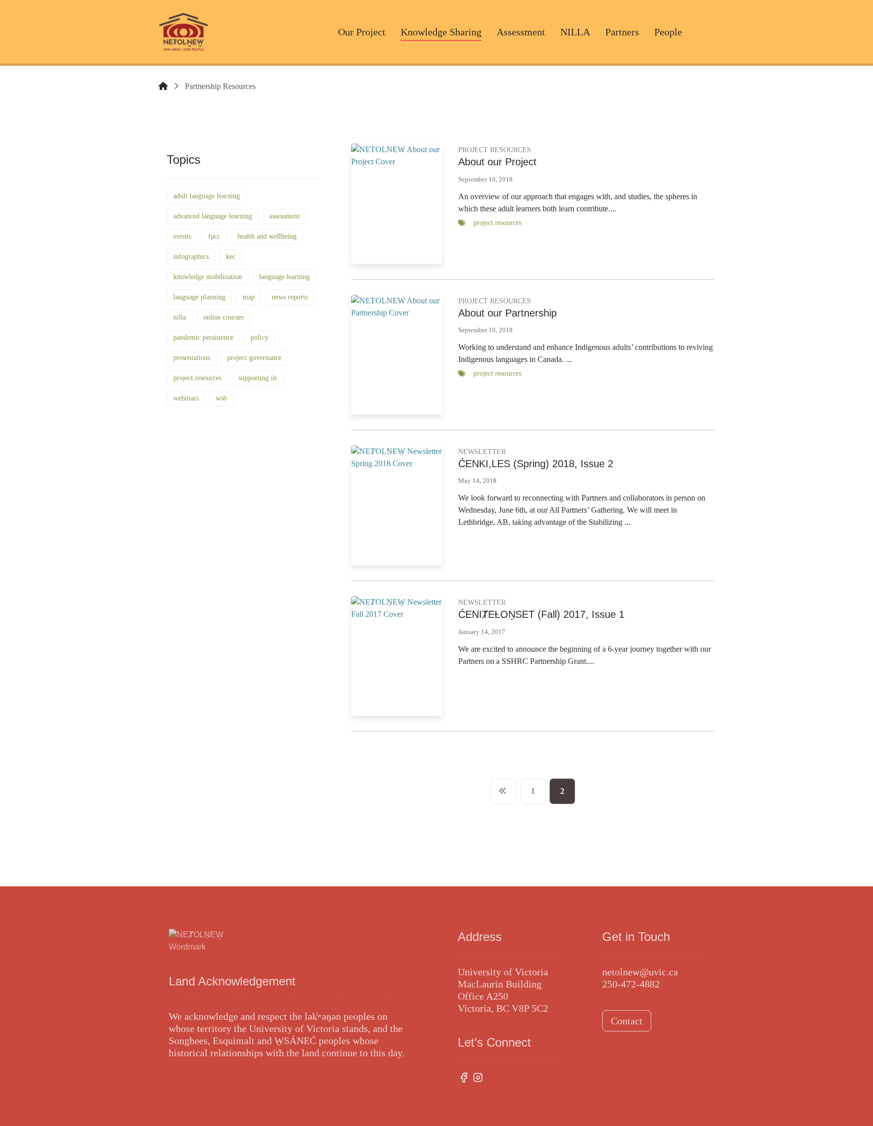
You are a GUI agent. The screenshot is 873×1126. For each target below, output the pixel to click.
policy (259, 337)
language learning (284, 277)
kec (230, 256)
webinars (186, 398)
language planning (199, 297)
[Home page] (163, 86)
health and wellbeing (267, 236)
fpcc (214, 236)
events (182, 236)
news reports (290, 297)
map (249, 297)
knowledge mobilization (207, 277)
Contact (627, 1020)
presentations (191, 358)
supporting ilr (257, 378)
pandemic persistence (203, 337)
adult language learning (206, 196)
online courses (223, 317)
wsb (221, 398)
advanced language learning (212, 216)
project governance (254, 358)
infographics (191, 256)
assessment (284, 216)
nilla (179, 317)
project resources (197, 378)
